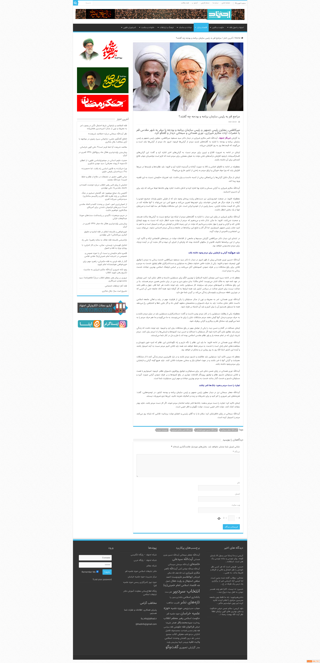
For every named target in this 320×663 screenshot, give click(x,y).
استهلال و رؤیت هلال (182, 581)
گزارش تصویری (187, 647)
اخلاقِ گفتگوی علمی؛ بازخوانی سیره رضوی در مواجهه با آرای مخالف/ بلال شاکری (103, 140)
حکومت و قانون (218, 27)
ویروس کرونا (183, 642)
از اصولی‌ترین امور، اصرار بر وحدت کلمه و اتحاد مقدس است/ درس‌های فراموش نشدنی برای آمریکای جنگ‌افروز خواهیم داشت (103, 207)
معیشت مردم (162, 430)
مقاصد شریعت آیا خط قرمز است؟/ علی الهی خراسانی (103, 147)
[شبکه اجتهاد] (160, 14)
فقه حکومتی (179, 627)
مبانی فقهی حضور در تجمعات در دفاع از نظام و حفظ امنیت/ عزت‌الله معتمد (104, 178)
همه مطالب (185, 3)
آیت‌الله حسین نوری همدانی (206, 430)
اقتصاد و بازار (202, 27)
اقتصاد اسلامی (188, 585)
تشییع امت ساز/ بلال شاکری (114, 291)
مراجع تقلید (188, 634)
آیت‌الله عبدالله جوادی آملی (189, 568)
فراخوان (190, 627)
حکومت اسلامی (192, 618)
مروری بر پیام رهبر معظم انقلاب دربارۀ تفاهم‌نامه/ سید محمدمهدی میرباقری (103, 279)
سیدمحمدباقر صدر (182, 622)
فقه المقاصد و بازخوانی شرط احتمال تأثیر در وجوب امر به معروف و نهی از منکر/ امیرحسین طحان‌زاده (103, 127)
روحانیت (196, 622)
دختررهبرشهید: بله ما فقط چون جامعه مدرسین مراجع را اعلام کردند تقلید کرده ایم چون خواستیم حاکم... (226, 600)
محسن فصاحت (187, 630)
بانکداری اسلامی (191, 597)
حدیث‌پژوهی (188, 608)
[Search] (75, 3)
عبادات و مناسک (185, 27)
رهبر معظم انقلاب (173, 618)
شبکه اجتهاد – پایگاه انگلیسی (144, 554)
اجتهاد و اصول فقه (236, 27)
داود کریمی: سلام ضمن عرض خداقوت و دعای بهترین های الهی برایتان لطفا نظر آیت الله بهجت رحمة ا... (226, 611)
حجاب (197, 608)
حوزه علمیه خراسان (182, 611)
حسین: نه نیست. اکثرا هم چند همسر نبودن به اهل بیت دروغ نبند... (226, 591)
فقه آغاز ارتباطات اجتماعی (116, 286)
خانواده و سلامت (147, 27)
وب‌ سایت (236, 505)
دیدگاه (236, 452)
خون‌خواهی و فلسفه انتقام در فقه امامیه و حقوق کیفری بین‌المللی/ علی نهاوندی (105, 233)
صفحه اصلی (226, 3)
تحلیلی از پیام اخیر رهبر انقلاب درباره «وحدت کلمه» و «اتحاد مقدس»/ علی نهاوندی (103, 186)
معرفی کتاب (178, 634)
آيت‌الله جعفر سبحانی (229, 430)
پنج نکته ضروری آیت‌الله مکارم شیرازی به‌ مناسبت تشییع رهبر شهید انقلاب (105, 271)
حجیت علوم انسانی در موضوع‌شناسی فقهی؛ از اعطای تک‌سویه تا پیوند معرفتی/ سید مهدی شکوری (103, 162)
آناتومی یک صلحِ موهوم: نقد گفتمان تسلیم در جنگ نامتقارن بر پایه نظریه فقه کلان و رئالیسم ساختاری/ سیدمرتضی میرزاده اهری (104, 196)
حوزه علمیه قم (173, 614)
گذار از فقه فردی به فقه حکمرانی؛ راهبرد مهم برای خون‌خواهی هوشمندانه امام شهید (105, 263)
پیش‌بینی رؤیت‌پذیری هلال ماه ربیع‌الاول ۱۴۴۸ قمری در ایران (103, 154)
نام (238, 482)
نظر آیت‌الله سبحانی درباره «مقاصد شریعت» (107, 134)
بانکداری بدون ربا (176, 597)
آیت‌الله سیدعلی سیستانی (178, 564)
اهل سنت (168, 592)
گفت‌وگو (172, 647)
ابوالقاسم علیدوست (182, 577)
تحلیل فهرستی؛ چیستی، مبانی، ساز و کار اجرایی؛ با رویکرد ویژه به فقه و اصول (104, 247)
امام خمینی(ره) (171, 585)
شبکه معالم (151, 566)
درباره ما (215, 3)
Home (238, 38)
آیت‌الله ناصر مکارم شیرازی (182, 430)
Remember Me (89, 572)
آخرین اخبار (228, 38)
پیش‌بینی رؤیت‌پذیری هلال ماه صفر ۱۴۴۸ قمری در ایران (105, 225)
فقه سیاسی (168, 627)
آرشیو (196, 3)
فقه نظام (196, 630)
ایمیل (237, 494)
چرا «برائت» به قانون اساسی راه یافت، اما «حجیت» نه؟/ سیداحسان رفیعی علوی (104, 170)
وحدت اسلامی (172, 638)
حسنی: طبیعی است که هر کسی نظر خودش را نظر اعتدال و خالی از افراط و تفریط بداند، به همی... (226, 569)
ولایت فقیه (194, 642)
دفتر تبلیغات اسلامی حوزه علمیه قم (141, 571)
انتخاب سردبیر (186, 591)
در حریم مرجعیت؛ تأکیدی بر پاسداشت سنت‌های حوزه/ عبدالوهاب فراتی (103, 217)
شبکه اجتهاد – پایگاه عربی (145, 560)
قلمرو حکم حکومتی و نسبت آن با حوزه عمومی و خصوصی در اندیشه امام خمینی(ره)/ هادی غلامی (105, 255)
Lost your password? (102, 579)
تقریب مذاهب (173, 602)
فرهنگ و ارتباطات (167, 27)
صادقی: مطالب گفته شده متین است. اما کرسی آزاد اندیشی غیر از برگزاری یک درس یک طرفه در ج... (226, 581)
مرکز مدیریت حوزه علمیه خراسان (142, 576)
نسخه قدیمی (205, 3)
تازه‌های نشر (190, 602)
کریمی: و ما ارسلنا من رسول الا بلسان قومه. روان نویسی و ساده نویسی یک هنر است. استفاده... (226, 558)
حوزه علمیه (176, 608)
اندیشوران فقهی (129, 27)
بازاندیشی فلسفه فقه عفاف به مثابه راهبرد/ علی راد (104, 240)
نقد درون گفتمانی (187, 638)
